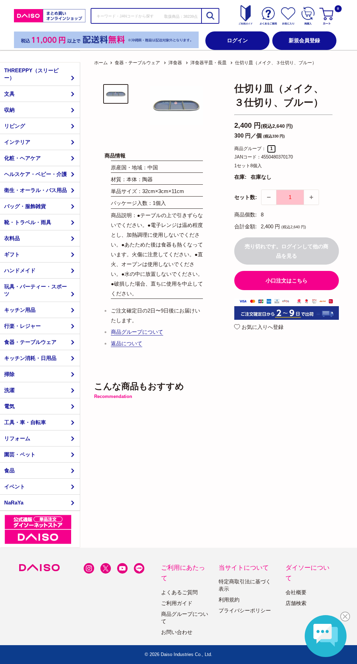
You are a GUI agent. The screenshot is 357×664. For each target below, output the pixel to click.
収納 (9, 110)
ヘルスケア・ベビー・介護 (35, 174)
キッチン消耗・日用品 (30, 358)
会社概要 (296, 592)
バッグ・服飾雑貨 (25, 206)
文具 (9, 94)
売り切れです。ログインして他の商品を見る (286, 251)
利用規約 (229, 600)
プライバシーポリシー (245, 610)
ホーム (101, 62)
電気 (9, 406)
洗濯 (9, 390)
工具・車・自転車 (25, 422)
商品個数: (245, 214)
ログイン (237, 40)
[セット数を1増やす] (311, 197)
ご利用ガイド (176, 603)
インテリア (17, 142)
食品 (9, 470)
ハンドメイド (20, 270)
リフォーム (17, 438)
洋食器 (175, 62)
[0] (327, 15)
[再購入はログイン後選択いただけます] (308, 15)
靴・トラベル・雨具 (27, 222)
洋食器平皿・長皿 (208, 62)
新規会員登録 (304, 40)
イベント (14, 486)
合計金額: (245, 226)
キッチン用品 (20, 310)
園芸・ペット (20, 454)
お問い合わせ (176, 632)
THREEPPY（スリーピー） (31, 74)
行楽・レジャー (22, 326)
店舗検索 (296, 603)
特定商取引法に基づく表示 (245, 585)
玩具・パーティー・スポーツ (35, 290)
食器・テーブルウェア (30, 342)
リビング (14, 126)
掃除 (9, 374)
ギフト (12, 254)
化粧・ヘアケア (22, 158)
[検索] (210, 16)
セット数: (245, 197)
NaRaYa (13, 503)
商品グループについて (137, 332)
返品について (126, 343)
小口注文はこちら (286, 280)
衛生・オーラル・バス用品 (35, 190)
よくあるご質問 (179, 592)
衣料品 (12, 238)
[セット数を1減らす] (268, 197)
